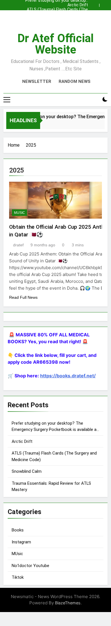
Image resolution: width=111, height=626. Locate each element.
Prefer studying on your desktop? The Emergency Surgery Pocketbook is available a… (56, 19)
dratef (18, 245)
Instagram (21, 542)
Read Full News (23, 297)
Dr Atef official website (55, 44)
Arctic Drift (77, 5)
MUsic (19, 213)
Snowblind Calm (73, 14)
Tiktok (18, 577)
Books (18, 530)
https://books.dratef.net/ (68, 376)
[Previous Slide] (96, 4)
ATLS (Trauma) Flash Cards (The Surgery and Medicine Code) (57, 9)
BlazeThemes (68, 602)
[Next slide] (105, 4)
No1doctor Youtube (30, 565)
